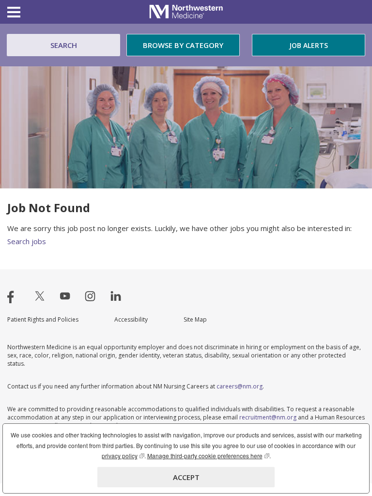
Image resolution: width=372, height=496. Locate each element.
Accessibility (131, 319)
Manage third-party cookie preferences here (208, 455)
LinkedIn (115, 296)
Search (63, 45)
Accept (186, 477)
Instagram (90, 296)
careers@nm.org (240, 386)
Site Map (195, 319)
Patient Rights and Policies (42, 319)
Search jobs (26, 241)
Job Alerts (308, 45)
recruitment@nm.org (267, 417)
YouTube (65, 296)
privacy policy (123, 455)
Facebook (14, 296)
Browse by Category (183, 45)
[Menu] (13, 13)
